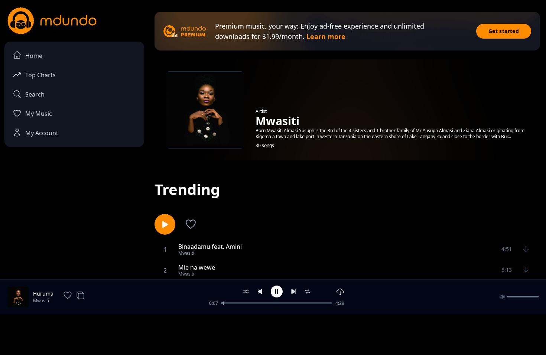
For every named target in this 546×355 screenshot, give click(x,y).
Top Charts (40, 75)
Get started (503, 31)
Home (33, 56)
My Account (41, 133)
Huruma (43, 293)
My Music (38, 114)
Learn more (325, 36)
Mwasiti (41, 300)
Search (35, 94)
